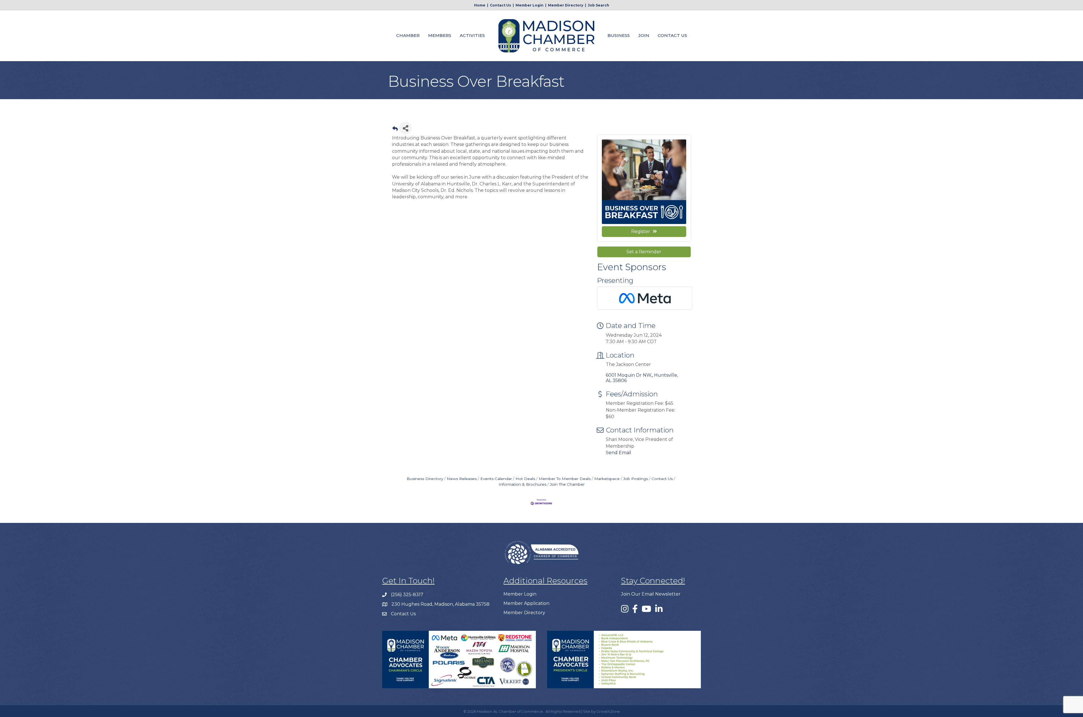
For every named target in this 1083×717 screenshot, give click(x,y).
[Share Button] (405, 128)
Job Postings (635, 478)
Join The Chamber (567, 484)
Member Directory (565, 5)
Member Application (526, 603)
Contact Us (500, 5)
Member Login (529, 5)
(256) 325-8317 (407, 594)
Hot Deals (525, 478)
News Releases (462, 478)
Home (479, 5)
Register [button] (640, 231)
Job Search (598, 5)
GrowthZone (608, 711)
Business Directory (425, 478)
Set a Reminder (643, 251)
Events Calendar (496, 478)
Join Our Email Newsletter (651, 594)
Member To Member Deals (565, 478)
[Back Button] (395, 129)
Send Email (618, 452)
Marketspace (607, 478)
